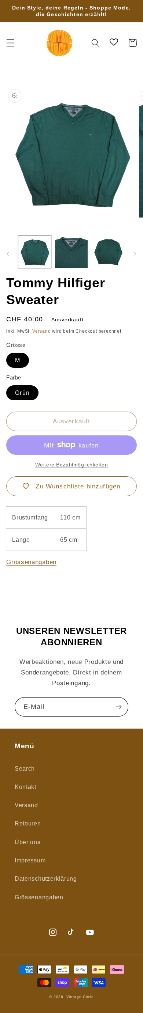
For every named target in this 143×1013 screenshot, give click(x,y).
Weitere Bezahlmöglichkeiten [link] (71, 465)
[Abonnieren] (118, 707)
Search (25, 768)
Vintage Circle (80, 997)
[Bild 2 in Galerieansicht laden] (71, 251)
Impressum (30, 860)
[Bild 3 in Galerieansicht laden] (108, 251)
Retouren (28, 823)
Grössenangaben (31, 562)
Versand (41, 331)
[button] (10, 43)
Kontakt (25, 786)
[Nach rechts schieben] (135, 254)
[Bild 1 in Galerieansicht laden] (34, 251)
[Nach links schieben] (8, 254)
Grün (22, 392)
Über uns (28, 842)
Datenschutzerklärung (46, 878)
